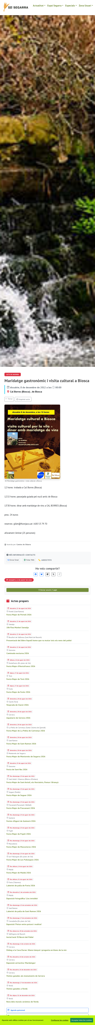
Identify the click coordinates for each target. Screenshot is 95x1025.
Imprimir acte (24, 399)
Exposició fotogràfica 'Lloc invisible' (22, 898)
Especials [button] (70, 5)
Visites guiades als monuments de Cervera (25, 976)
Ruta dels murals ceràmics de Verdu (22, 1001)
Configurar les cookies (59, 1020)
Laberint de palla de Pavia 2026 (20, 885)
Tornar (10, 399)
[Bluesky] (42, 574)
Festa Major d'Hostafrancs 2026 (20, 666)
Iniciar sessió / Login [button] (48, 590)
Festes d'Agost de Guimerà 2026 (21, 821)
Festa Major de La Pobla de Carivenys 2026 (25, 730)
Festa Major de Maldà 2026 (18, 872)
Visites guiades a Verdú (16, 988)
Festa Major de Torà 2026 (17, 679)
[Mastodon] (47, 574)
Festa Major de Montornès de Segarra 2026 (25, 756)
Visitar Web (30, 560)
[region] (47, 1020)
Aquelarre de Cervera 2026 (18, 718)
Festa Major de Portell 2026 (18, 614)
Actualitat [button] (38, 5)
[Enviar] (59, 574)
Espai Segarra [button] (54, 5)
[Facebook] (36, 574)
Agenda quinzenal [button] (17, 1010)
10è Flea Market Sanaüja (17, 627)
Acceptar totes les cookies (81, 1020)
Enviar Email (14, 560)
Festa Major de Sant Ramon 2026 (21, 743)
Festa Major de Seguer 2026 (19, 795)
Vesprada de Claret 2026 (17, 705)
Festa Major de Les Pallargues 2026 (22, 859)
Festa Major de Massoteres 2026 (21, 847)
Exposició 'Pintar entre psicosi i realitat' (24, 924)
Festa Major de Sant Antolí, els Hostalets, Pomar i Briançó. (32, 782)
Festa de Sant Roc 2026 (16, 769)
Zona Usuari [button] (85, 5)
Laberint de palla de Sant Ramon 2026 (23, 911)
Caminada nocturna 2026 (17, 653)
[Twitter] (53, 574)
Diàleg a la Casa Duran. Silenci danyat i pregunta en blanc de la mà (36, 950)
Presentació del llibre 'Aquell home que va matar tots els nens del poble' (39, 640)
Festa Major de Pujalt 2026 (18, 834)
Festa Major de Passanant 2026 (20, 808)
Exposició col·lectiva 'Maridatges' (21, 963)
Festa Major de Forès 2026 (18, 692)
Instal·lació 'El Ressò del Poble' (20, 937)
